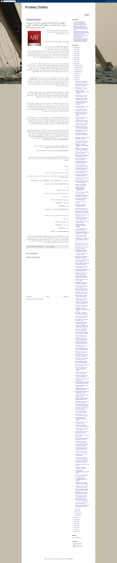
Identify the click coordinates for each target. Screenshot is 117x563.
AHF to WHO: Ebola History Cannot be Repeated (81, 323)
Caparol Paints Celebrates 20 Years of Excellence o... (82, 432)
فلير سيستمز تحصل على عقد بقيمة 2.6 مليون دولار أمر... (81, 96)
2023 (75, 53)
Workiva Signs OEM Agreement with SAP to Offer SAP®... (82, 232)
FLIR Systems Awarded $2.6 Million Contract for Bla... (81, 99)
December (77, 65)
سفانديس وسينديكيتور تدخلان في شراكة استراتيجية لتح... (82, 172)
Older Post (65, 296)
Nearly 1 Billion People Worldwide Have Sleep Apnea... (81, 419)
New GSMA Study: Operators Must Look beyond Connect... (81, 103)
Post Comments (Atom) (37, 299)
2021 (75, 57)
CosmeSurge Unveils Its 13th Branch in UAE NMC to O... (81, 302)
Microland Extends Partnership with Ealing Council (82, 392)
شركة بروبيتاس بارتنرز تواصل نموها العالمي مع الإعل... (81, 273)
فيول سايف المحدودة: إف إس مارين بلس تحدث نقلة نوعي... (81, 306)
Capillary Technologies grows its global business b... (82, 389)
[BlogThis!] (48, 247)
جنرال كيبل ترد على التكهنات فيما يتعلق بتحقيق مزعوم (82, 346)
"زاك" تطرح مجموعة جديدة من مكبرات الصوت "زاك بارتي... (81, 452)
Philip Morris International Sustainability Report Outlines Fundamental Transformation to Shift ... (80, 28)
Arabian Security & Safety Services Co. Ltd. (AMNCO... (82, 483)
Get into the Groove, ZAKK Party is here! (81, 455)
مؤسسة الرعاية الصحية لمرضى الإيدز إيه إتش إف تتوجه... (81, 316)
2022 (75, 55)
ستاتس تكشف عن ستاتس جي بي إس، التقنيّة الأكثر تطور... (82, 502)
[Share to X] (50, 247)
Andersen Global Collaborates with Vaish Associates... (82, 85)
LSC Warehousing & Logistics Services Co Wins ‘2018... (82, 490)
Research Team (79, 546)
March (76, 511)
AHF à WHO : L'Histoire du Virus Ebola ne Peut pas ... (81, 313)
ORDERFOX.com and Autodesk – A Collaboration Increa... (82, 145)
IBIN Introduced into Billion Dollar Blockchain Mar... (81, 251)
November (77, 67)
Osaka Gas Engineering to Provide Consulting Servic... (82, 289)
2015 (75, 521)
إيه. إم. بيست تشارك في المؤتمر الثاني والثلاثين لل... (81, 422)
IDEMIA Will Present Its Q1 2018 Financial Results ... (81, 283)
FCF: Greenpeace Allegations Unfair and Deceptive (81, 218)
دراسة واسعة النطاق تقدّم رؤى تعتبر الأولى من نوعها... (81, 159)
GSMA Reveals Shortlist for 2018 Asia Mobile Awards (81, 127)
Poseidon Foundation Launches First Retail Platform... (80, 225)
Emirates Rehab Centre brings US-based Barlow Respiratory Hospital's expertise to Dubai (80, 40)
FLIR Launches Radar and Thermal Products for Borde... (81, 369)
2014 (75, 523)
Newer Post (29, 296)
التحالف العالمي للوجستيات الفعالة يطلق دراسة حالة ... (81, 329)
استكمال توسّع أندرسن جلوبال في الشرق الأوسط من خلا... (82, 260)
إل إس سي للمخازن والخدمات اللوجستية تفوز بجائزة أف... (81, 486)
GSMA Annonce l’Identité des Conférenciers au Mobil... (81, 149)
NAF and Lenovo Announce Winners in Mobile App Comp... (81, 114)
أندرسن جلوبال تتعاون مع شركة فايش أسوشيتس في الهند (81, 82)
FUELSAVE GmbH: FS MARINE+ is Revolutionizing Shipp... (82, 309)
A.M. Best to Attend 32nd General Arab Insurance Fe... (82, 426)
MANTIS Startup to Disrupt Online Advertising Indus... (81, 499)
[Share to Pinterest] (53, 247)
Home (47, 296)
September (77, 71)
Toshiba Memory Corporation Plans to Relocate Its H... (81, 439)
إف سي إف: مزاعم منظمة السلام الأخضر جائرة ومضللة (82, 215)
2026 (75, 47)
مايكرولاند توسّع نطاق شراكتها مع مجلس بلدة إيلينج (82, 395)
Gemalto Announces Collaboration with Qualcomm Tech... (80, 189)
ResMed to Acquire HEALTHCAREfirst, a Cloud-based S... (82, 92)
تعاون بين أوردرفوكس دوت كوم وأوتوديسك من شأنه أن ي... (81, 141)
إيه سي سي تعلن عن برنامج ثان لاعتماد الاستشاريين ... (81, 117)
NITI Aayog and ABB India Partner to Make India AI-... (81, 342)
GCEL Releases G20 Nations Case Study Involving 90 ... (81, 333)
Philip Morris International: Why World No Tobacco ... (82, 138)
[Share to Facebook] (52, 247)
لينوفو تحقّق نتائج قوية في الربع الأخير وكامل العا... (81, 320)
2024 (75, 51)
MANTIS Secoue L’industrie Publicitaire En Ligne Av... (81, 493)
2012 (75, 527)
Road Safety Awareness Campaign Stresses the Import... (81, 479)
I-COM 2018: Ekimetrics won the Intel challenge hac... (81, 376)
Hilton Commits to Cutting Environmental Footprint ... (81, 362)
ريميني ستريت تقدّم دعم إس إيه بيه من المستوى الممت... (81, 267)
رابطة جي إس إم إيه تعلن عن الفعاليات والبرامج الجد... (81, 236)
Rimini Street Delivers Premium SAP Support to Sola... (82, 270)
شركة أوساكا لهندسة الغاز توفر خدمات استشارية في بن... (81, 286)
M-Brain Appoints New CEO (81, 245)
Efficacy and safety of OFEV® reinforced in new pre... (81, 445)
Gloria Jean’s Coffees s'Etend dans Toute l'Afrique (81, 408)
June (76, 77)
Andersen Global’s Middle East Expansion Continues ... (82, 263)
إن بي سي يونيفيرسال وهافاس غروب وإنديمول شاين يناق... (81, 209)
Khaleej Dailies (36, 7)
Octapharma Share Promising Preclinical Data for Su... (82, 181)
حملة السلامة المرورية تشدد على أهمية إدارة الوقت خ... (82, 475)
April (76, 509)
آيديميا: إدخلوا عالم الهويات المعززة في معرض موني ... (81, 336)
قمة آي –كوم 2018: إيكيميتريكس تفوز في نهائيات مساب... (82, 373)
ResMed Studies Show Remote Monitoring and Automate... (82, 382)
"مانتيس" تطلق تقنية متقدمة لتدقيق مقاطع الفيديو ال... (81, 496)
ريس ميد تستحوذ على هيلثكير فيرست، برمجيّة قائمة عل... (81, 88)
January (77, 515)
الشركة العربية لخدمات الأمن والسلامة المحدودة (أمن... (81, 411)
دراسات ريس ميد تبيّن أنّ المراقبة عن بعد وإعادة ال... (82, 379)
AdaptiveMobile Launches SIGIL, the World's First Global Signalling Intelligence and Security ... (81, 33)
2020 (75, 59)
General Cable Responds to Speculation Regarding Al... (82, 349)
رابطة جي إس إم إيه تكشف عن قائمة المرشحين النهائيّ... (81, 124)
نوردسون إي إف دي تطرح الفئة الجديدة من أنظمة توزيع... (81, 352)
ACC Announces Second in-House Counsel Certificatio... (82, 121)
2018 (75, 63)
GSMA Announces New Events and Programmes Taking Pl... (82, 240)
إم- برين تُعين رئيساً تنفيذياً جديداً (81, 242)
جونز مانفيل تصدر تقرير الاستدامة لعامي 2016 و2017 (82, 130)
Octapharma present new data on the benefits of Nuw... (82, 196)
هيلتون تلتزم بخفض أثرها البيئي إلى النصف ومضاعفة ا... (81, 359)
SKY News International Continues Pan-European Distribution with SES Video (79, 23)
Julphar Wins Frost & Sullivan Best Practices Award (81, 461)
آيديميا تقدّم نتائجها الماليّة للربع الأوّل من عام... (81, 280)
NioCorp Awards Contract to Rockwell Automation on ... (81, 448)
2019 (75, 61)
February (77, 513)
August (76, 73)
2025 (75, 49)
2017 (75, 517)
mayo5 (61, 558)
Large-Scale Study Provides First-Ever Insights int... (81, 162)
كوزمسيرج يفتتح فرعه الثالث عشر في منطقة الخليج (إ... (81, 299)
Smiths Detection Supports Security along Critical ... (81, 296)
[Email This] (47, 247)
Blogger (71, 558)
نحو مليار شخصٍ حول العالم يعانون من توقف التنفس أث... (81, 415)
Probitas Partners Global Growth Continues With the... (82, 276)
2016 (75, 519)
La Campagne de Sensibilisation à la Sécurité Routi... (82, 472)
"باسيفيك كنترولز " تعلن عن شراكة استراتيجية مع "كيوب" (81, 165)
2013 (75, 525)
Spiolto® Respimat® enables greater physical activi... (81, 399)
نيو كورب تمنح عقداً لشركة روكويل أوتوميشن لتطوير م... (81, 442)
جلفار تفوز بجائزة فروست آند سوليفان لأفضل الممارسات (81, 458)
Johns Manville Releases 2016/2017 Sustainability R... (81, 134)
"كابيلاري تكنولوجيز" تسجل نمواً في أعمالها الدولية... (81, 386)
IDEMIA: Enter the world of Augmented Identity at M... (81, 339)
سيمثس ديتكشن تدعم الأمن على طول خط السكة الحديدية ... (82, 293)
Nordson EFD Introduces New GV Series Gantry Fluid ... (82, 355)
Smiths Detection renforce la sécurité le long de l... (81, 199)
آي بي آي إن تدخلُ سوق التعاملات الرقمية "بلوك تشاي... (82, 247)
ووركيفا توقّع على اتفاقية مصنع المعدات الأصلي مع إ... (81, 229)
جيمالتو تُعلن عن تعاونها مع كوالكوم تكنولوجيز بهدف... (81, 185)
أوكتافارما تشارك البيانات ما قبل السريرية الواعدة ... (82, 178)
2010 (75, 531)
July (76, 75)
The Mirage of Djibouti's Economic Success (80, 205)
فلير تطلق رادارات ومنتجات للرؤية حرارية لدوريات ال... (82, 365)
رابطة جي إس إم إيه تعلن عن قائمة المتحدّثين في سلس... (82, 152)
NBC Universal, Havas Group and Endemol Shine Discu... (82, 212)
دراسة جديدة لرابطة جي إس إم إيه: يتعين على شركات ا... (82, 107)
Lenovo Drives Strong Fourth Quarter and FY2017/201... (81, 326)
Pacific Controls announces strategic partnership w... (81, 168)
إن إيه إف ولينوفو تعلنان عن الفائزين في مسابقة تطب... (81, 110)
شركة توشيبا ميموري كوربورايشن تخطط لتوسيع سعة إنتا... (82, 402)
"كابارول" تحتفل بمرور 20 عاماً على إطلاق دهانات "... (81, 429)
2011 (75, 529)
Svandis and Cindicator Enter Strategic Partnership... (81, 175)
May (76, 79)
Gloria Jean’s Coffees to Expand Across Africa (80, 468)
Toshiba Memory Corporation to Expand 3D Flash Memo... (82, 405)
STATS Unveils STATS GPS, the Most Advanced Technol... (82, 506)
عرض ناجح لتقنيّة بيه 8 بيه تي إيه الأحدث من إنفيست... (81, 254)
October (77, 69)
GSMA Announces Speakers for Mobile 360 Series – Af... (82, 156)
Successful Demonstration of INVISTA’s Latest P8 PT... (81, 257)
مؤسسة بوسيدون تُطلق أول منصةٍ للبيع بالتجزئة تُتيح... (82, 221)
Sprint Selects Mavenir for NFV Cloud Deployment (80, 36)
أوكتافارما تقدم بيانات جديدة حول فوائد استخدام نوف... (82, 192)
